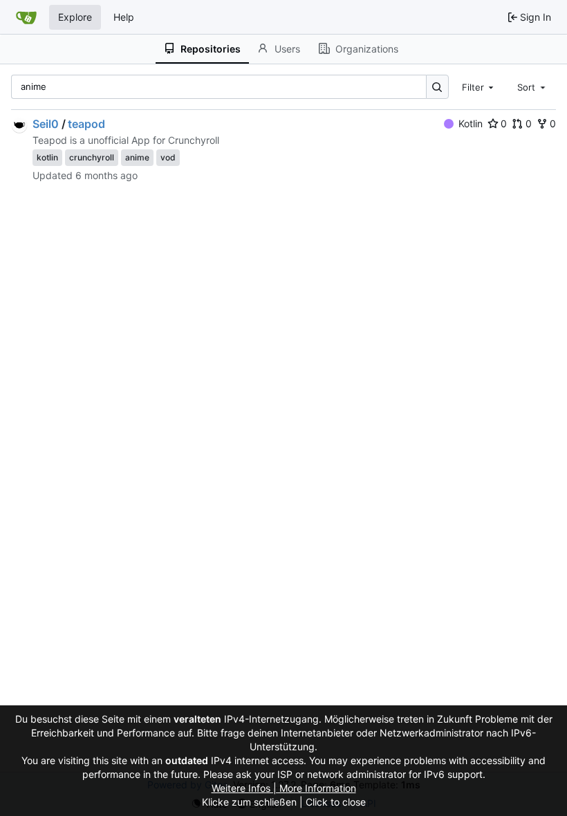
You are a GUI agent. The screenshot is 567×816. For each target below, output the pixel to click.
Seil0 (45, 124)
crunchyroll (91, 157)
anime (137, 157)
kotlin (47, 157)
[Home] (26, 17)
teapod (86, 124)
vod (168, 157)
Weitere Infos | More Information (284, 788)
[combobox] (479, 86)
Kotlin (470, 123)
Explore (75, 17)
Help (123, 17)
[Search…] (437, 87)
